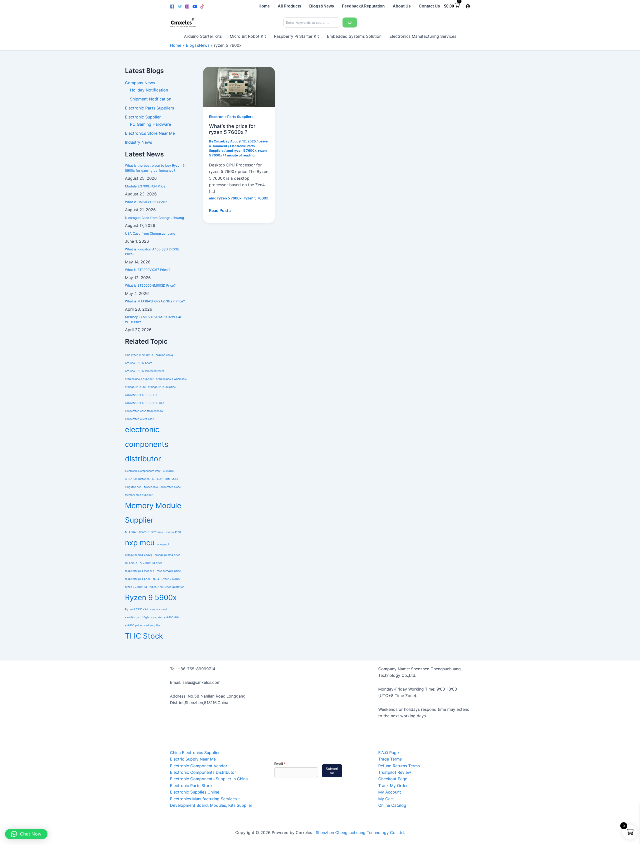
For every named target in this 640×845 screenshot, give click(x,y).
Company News (140, 82)
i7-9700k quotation (137, 479)
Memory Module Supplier (153, 513)
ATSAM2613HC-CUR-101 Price (144, 403)
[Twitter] (180, 6)
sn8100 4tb (171, 617)
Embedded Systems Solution (354, 36)
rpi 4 (156, 579)
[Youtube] (194, 6)
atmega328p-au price (162, 387)
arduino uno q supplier (139, 379)
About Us (402, 6)
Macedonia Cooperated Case (162, 487)
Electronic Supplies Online (194, 792)
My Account (389, 792)
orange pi (163, 544)
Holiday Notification (149, 89)
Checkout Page (392, 778)
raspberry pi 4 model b (139, 571)
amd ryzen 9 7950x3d (139, 355)
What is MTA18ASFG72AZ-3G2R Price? (155, 301)
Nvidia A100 (173, 532)
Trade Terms (390, 759)
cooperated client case (139, 419)
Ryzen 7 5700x (171, 579)
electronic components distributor (146, 444)
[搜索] (349, 22)
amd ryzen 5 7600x (241, 150)
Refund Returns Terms (399, 765)
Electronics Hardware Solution (183, 26)
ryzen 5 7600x (256, 198)
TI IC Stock (144, 636)
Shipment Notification (150, 98)
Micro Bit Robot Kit (248, 36)
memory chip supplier (138, 495)
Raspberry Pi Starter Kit (296, 36)
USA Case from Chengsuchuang (150, 233)
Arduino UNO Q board (138, 363)
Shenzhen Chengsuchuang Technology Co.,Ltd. (360, 832)
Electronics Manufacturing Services (423, 36)
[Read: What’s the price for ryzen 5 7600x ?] (239, 86)
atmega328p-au (135, 387)
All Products (289, 6)
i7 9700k (168, 471)
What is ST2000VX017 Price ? (147, 270)
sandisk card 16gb (137, 617)
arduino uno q (164, 355)
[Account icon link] (468, 6)
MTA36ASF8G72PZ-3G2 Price (144, 532)
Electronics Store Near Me (150, 133)
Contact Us (429, 6)
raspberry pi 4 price (137, 579)
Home (264, 6)
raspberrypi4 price (169, 571)
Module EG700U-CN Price (145, 186)
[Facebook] (172, 6)
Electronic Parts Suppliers (149, 107)
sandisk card (158, 609)
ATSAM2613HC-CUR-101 (141, 395)
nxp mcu (139, 542)
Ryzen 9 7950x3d (136, 609)
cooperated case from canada (144, 411)
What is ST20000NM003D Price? (150, 285)
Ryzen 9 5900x (151, 597)
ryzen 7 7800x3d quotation (167, 587)
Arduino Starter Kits (203, 36)
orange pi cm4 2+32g (138, 555)
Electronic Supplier (143, 116)
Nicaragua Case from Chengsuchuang (154, 218)
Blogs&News (321, 6)
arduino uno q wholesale (171, 379)
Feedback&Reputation (363, 6)
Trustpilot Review (394, 772)
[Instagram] (187, 6)
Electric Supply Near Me (193, 759)
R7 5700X (131, 563)
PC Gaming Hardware (150, 124)
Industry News (138, 142)
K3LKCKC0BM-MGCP (166, 479)
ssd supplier (152, 625)
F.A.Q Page (388, 752)
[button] (26, 834)
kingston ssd (133, 487)
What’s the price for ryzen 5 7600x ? (232, 129)
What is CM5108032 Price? (146, 202)
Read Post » (220, 210)
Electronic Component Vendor (198, 765)
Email (280, 764)
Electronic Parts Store (191, 785)
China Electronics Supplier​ (195, 752)
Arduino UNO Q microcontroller (144, 371)
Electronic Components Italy (142, 471)
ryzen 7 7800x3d (136, 587)
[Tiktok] (202, 6)
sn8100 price (133, 625)
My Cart (386, 798)
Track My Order (393, 785)
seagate (156, 617)
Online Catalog (392, 805)
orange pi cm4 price (167, 555)
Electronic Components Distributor (203, 772)
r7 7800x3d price (151, 563)
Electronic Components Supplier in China (209, 778)
